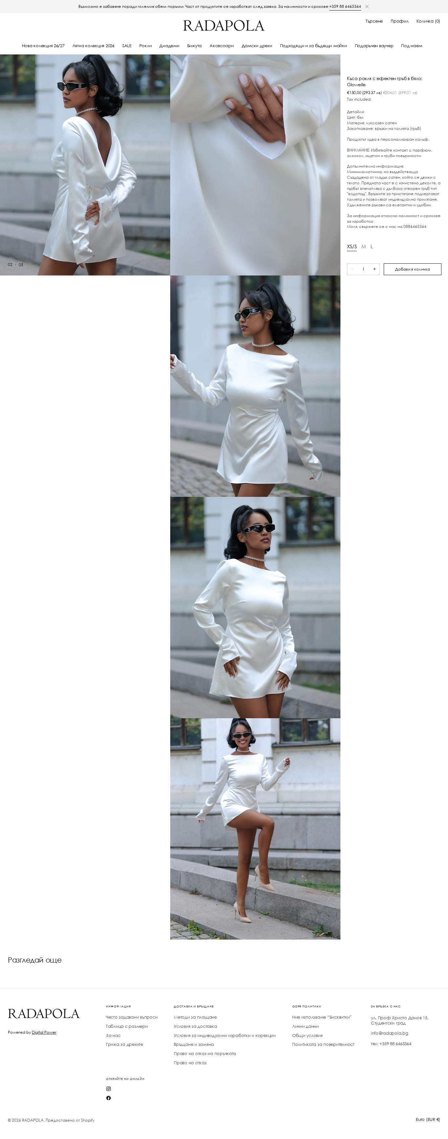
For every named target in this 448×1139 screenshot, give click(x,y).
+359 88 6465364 (345, 6)
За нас (113, 1035)
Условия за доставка (195, 1026)
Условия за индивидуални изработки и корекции (225, 1035)
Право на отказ (190, 1063)
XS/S (352, 246)
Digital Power (44, 1032)
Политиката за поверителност (323, 1044)
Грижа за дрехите (124, 1044)
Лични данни (305, 1026)
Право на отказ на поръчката (205, 1053)
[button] (374, 21)
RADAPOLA (33, 1120)
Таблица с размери (127, 1026)
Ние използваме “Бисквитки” (322, 1017)
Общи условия (307, 1035)
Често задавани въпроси (131, 1017)
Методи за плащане (195, 1017)
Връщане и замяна (194, 1044)
